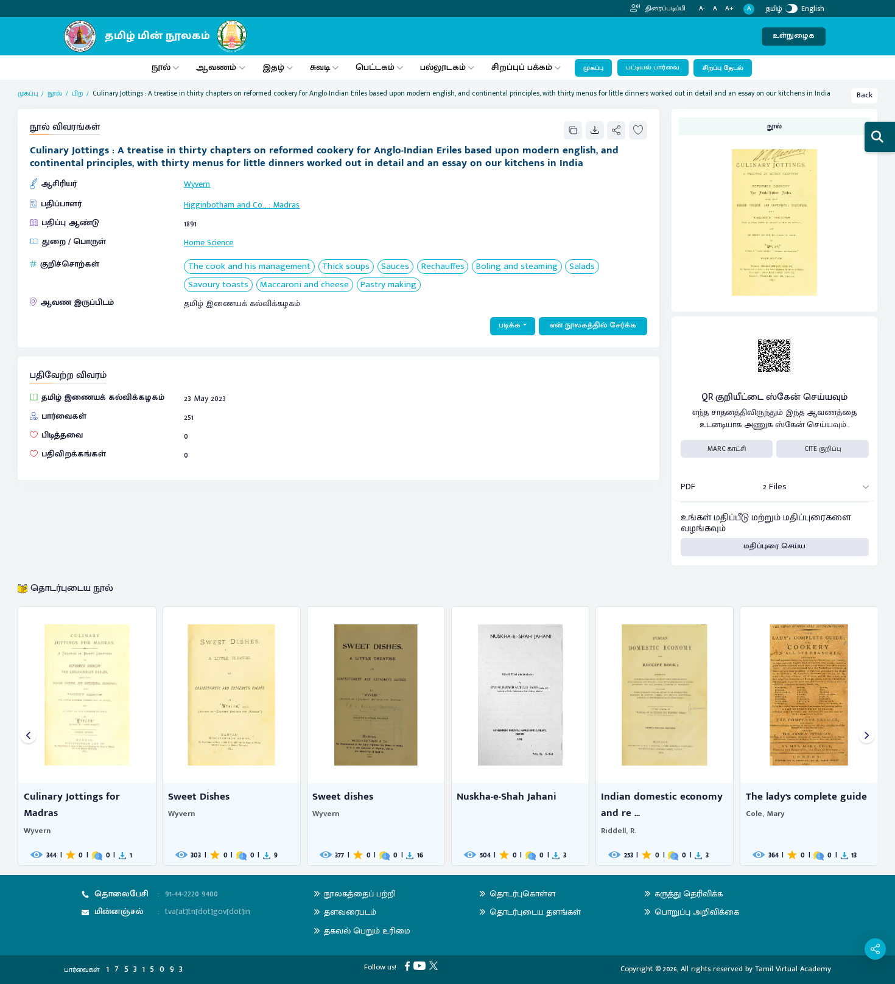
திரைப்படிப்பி (665, 8)
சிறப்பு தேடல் (723, 68)
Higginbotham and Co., (225, 205)
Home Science (208, 242)
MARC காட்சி (726, 449)
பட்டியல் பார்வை (652, 67)
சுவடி (320, 67)
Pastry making (388, 285)
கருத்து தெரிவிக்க (689, 893)
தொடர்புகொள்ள (522, 893)
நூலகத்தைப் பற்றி (360, 893)
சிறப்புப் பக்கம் (521, 67)
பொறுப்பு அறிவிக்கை (697, 911)
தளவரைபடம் (350, 911)
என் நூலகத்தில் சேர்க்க (593, 325)
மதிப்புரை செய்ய (774, 546)
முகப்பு (593, 68)
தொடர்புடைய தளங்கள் (535, 911)
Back (864, 95)
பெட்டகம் (375, 67)
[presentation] (28, 736)
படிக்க (510, 325)
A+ (729, 9)
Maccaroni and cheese (304, 285)
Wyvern (197, 184)
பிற (77, 93)
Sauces (395, 267)
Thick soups (346, 267)
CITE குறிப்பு (822, 449)
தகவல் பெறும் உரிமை (367, 930)
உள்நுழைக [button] (794, 35)
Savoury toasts (218, 285)
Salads (582, 267)
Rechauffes (443, 267)
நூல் (161, 67)
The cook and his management (249, 267)
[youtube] (421, 965)
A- (702, 9)
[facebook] (409, 965)
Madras (286, 205)
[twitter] (435, 965)
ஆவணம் (217, 67)
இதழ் (273, 67)
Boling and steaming (517, 267)
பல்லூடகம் (443, 67)
